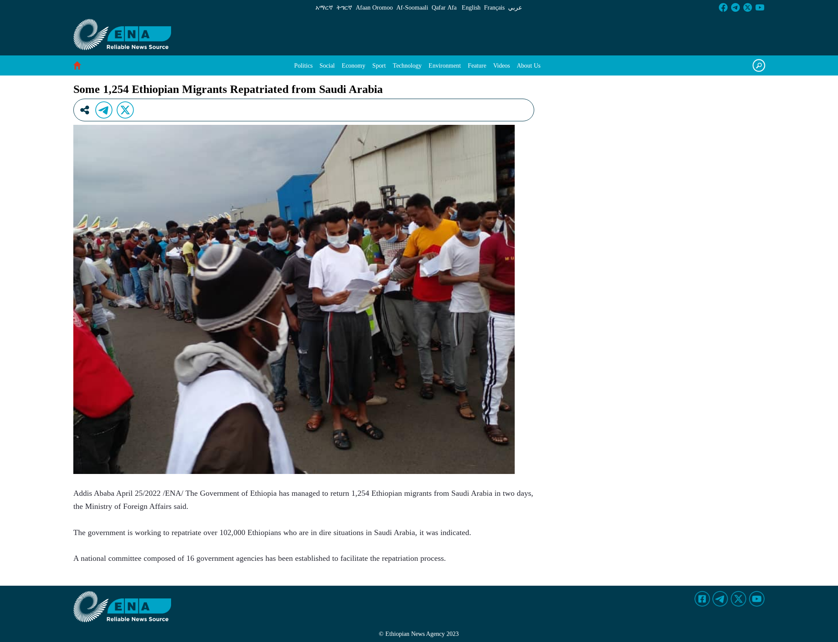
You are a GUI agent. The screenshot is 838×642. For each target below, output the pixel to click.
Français (494, 7)
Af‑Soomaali (412, 7)
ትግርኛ (344, 7)
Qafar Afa (444, 7)
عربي (515, 7)
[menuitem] (303, 66)
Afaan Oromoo (374, 7)
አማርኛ (324, 7)
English (471, 7)
